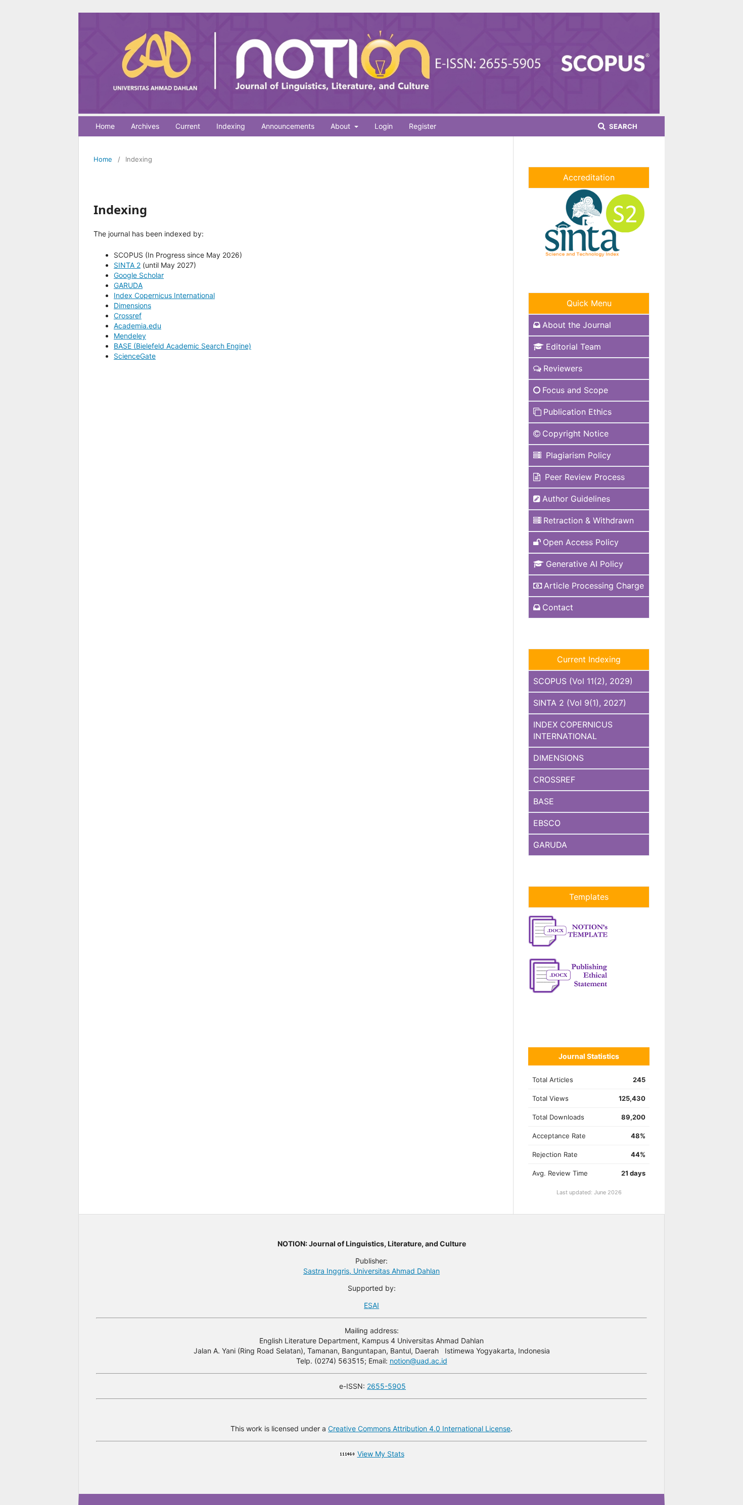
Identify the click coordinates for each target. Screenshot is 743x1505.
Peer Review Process (583, 477)
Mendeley (130, 335)
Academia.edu (137, 325)
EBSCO (547, 823)
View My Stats (380, 1453)
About (341, 126)
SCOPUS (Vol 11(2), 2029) (583, 681)
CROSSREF (554, 779)
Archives (145, 126)
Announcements (287, 126)
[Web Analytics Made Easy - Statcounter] (347, 1453)
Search (622, 126)
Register (422, 126)
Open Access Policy (581, 542)
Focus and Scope (575, 390)
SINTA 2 (127, 265)
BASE (543, 801)
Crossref (128, 315)
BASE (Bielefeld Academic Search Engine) (182, 346)
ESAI (371, 1305)
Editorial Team (573, 347)
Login (384, 126)
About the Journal (576, 325)
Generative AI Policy (584, 564)
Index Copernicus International (164, 295)
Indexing (230, 126)
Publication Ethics (577, 412)
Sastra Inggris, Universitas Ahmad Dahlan (371, 1271)
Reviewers (562, 368)
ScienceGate (135, 356)
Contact (557, 607)
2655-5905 (386, 1386)
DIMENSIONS (558, 758)
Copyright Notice (575, 433)
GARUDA (128, 285)
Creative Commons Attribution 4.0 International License (419, 1428)
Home (105, 126)
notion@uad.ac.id (418, 1360)
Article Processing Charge (594, 585)
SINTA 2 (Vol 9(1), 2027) (579, 703)
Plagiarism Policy (577, 455)
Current (187, 126)
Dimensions (132, 305)
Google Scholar (139, 275)
